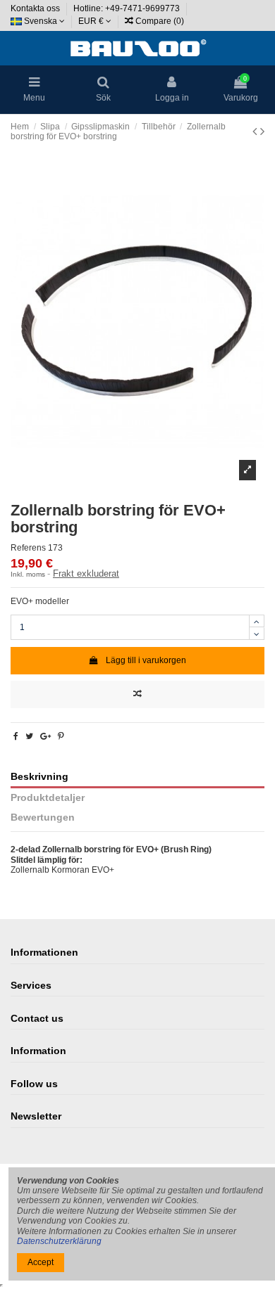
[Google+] (45, 736)
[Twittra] (29, 736)
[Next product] (262, 131)
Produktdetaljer (48, 798)
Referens (28, 548)
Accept (41, 1262)
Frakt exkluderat (86, 573)
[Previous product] (256, 131)
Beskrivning (39, 776)
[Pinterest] (61, 736)
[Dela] (15, 736)
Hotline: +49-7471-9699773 (127, 8)
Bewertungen (43, 817)
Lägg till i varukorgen (146, 660)
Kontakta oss (36, 8)
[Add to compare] (137, 694)
